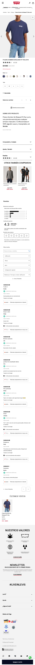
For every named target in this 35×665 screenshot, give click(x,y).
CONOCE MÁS (17, 557)
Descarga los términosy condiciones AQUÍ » (8, 650)
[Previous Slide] (3, 8)
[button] (5, 86)
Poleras (12, 12)
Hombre (4, 12)
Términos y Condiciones (8, 639)
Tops (9, 12)
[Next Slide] (32, 8)
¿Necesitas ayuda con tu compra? (18, 107)
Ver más (5, 126)
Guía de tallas (7, 93)
